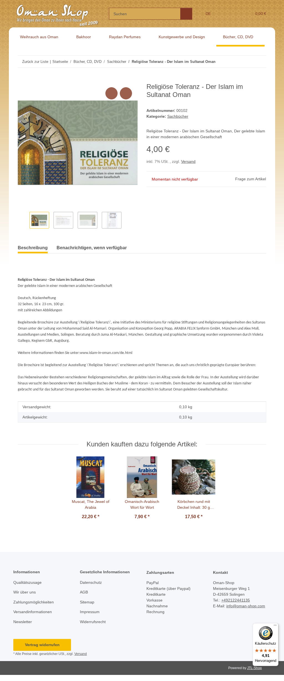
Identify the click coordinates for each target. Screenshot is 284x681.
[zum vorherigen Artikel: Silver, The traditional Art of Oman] (248, 62)
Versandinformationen (32, 612)
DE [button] (208, 13)
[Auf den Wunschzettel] (126, 93)
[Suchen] (186, 14)
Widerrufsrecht (93, 622)
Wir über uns (24, 592)
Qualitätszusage (27, 582)
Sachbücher (177, 116)
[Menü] (275, 626)
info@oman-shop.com (245, 606)
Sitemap (87, 602)
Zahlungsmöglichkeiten (33, 602)
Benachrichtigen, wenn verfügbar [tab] (92, 247)
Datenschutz (91, 582)
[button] (226, 13)
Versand (188, 161)
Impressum (90, 612)
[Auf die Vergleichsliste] (111, 93)
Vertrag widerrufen (42, 645)
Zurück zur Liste (35, 62)
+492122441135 (235, 600)
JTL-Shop (254, 668)
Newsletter (22, 622)
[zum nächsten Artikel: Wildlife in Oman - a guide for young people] (260, 62)
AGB (84, 592)
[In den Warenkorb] (22, 80)
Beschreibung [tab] (33, 247)
